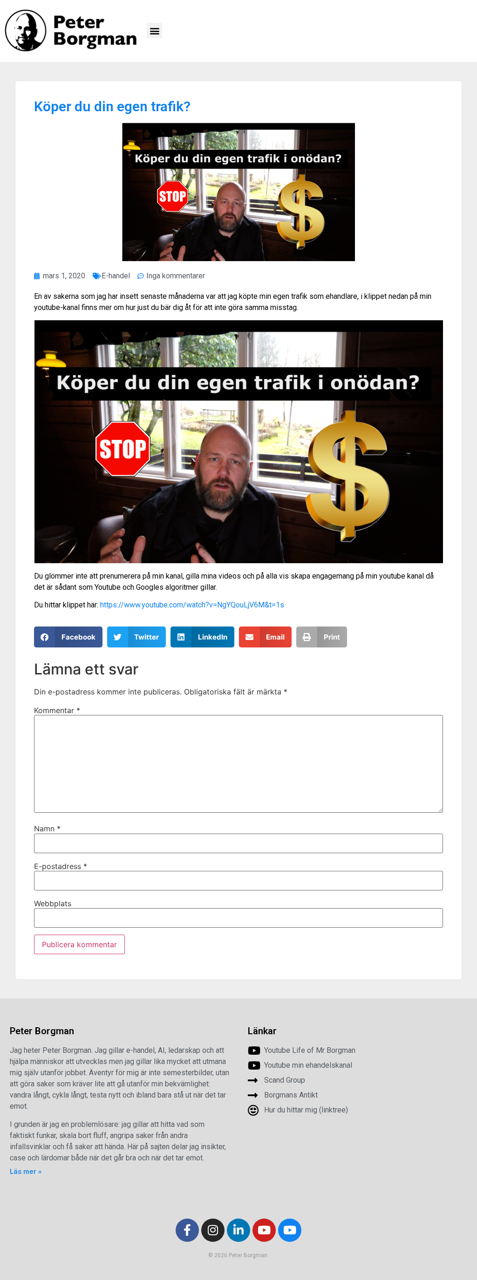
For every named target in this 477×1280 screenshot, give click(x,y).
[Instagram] (213, 1230)
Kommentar (57, 710)
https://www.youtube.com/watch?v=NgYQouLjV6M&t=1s (192, 604)
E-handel (116, 275)
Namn (47, 828)
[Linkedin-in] (238, 1230)
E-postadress (60, 866)
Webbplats (52, 903)
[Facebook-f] (187, 1230)
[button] (154, 30)
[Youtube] (264, 1230)
